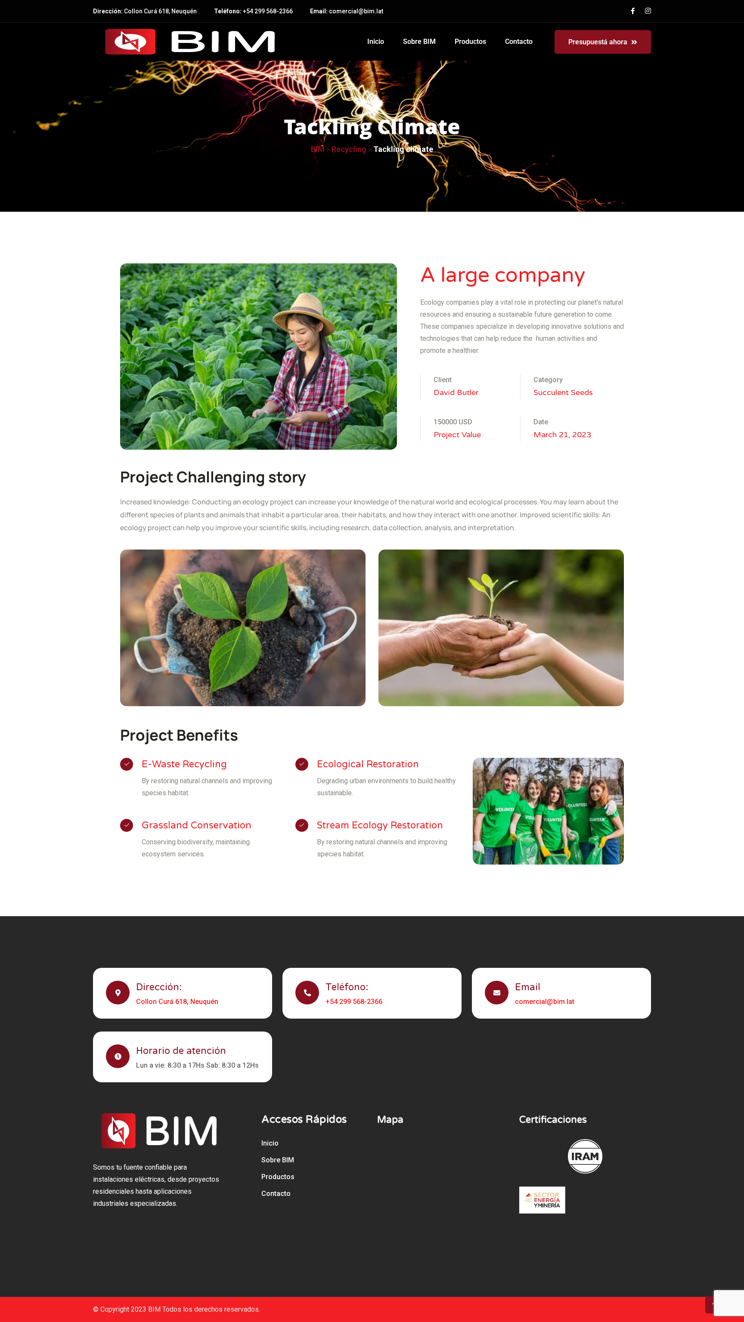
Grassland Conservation (196, 825)
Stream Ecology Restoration (380, 825)
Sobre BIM (419, 41)
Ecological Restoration (368, 764)
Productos (470, 41)
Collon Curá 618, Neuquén (160, 11)
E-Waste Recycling (184, 764)
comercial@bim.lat (356, 11)
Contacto (519, 41)
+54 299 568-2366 (268, 11)
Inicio (375, 41)
